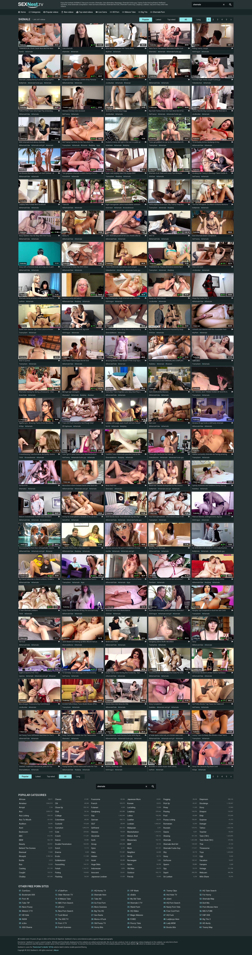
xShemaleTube (111, 676)
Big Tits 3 (207, 919)
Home (22, 12)
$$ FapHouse (67, 426)
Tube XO (97, 899)
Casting (22, 868)
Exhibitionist (60, 860)
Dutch (57, 848)
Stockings (204, 803)
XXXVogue (196, 52)
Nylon (129, 864)
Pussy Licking (169, 819)
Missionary (132, 840)
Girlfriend (95, 828)
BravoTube (23, 395)
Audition (22, 824)
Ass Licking (24, 815)
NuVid (108, 426)
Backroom (23, 832)
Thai (201, 844)
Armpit (22, 807)
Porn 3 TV (62, 923)
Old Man (130, 868)
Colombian (59, 819)
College (58, 815)
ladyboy (92, 145)
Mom (129, 848)
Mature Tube (129, 12)
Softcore (167, 860)
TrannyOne (153, 645)
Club (57, 811)
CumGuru (26, 891)
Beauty (22, 844)
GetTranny (66, 114)
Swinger (203, 824)
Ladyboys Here (172, 919)
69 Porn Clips (136, 927)
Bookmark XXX (28, 895)
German (94, 819)
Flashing (58, 876)
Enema (58, 852)
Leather (130, 819)
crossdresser (129, 208)
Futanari (94, 807)
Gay (92, 815)
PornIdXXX (66, 176)
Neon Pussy (27, 907)
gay (98, 145)
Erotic (57, 856)
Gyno (93, 848)
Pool (165, 815)
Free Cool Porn (172, 911)
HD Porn (114, 12)
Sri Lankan (167, 876)
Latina (130, 815)
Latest (158, 20)
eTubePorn (62, 891)
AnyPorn (109, 52)
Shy (165, 852)
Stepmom (204, 799)
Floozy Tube (135, 923)
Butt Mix (206, 903)
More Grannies (100, 907)
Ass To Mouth (25, 819)
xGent (168, 899)
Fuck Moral (63, 915)
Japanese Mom (134, 799)
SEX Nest (31, 5)
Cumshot (59, 828)
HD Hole (25, 915)
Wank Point (135, 907)
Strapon (203, 811)
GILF (93, 824)
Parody (130, 876)
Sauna (166, 832)
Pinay (165, 807)
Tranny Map (207, 927)
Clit (56, 803)
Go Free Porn (100, 903)
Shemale (167, 840)
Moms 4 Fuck (100, 919)
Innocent (95, 872)
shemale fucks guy (174, 52)
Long (198, 20)
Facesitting (60, 864)
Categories (34, 12)
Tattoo (202, 828)
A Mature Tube (64, 899)
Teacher (203, 832)
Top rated (171, 20)
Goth (93, 840)
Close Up (59, 807)
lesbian (91, 395)
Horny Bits (98, 927)
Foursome (95, 799)
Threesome (204, 848)
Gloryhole (95, 836)
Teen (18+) (204, 836)
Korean (130, 803)
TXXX (21, 457)
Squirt (165, 872)
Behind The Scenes (27, 848)
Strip (201, 815)
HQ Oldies (134, 911)
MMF (129, 844)
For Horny (207, 895)
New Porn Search (65, 911)
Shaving (166, 836)
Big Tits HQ (99, 911)
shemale (29, 52)
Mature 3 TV (27, 911)
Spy (165, 868)
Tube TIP (26, 903)
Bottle (21, 860)
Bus (20, 864)
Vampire (203, 864)
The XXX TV (63, 919)
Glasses (94, 832)
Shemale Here (100, 895)
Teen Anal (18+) (206, 840)
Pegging (166, 799)
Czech (58, 836)
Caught (22, 872)
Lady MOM (170, 923)
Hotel (93, 860)
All (186, 20)
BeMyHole (22, 83)
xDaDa (133, 895)
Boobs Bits (171, 927)
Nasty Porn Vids (173, 907)
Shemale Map (208, 899)
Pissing (166, 811)
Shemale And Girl (170, 844)
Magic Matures (136, 915)
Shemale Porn (157, 12)
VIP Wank (134, 891)
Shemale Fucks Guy (171, 848)
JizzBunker (110, 83)
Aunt (21, 828)
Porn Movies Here (210, 907)
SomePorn (66, 520)
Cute (57, 832)
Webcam (203, 872)
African (22, 799)
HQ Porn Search (173, 903)
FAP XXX (206, 915)
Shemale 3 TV (136, 903)
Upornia (22, 676)
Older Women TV (65, 895)
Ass (20, 811)
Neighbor (131, 852)
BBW (21, 840)
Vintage (203, 868)
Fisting (58, 872)
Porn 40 (25, 899)
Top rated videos (84, 12)
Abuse (56, 950)
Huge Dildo (95, 864)
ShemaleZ (152, 52)
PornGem (152, 582)
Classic (58, 799)
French (94, 803)
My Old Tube (135, 899)
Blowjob (22, 856)
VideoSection (197, 83)
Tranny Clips (171, 891)
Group (93, 844)
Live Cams (101, 12)
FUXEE (133, 919)
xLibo (24, 923)
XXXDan (152, 176)
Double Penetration (63, 844)
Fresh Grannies (64, 927)
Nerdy (129, 856)
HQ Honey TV (100, 891)
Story (202, 807)
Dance (58, 840)
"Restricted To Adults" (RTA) (43, 947)
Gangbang (95, 811)
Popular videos (50, 12)
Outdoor (130, 872)
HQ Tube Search (209, 891)
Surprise (203, 819)
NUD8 (24, 919)
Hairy (93, 852)
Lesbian (130, 824)
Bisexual (22, 852)
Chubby (22, 876)
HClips (21, 426)
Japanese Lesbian (99, 876)
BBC (21, 836)
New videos (67, 12)
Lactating (131, 807)
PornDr (21, 52)
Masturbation (133, 832)
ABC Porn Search (65, 903)
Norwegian (131, 860)
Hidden (94, 856)
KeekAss (152, 364)
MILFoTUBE (207, 911)
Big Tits (142, 12)
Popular (145, 20)
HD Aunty (207, 923)
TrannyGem (66, 145)
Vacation (203, 860)
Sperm (166, 864)
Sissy (165, 856)
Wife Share (204, 876)
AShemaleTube (67, 83)
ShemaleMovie (111, 333)
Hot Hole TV (171, 895)
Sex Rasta (98, 915)
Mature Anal (132, 836)
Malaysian (131, 828)
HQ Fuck (170, 915)
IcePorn (22, 301)
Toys (202, 852)
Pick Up (166, 803)
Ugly (201, 856)
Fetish (57, 868)
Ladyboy (131, 811)
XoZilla (108, 551)
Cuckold (58, 824)
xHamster (65, 52)
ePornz (61, 907)
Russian (166, 828)
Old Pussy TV (100, 923)
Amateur (23, 803)
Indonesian (96, 868)
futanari (128, 83)
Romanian (167, 824)
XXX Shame (27, 927)
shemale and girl (38, 145)
